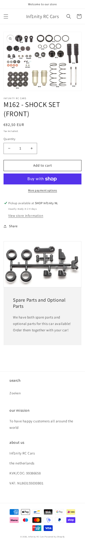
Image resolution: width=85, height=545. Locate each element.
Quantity (9, 139)
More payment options (42, 190)
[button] (6, 16)
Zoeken (15, 393)
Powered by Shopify (55, 536)
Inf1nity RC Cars (36, 536)
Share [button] (13, 226)
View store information (25, 215)
